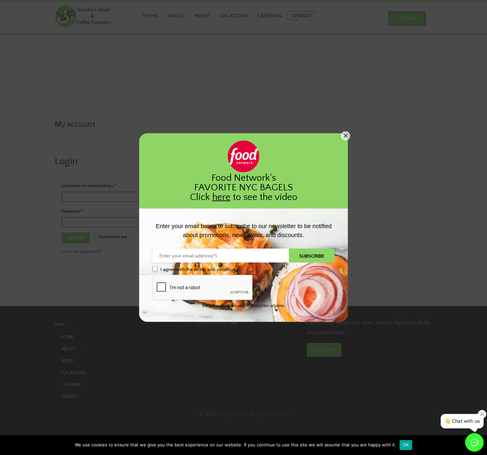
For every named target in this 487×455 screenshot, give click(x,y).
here (221, 197)
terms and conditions (216, 269)
